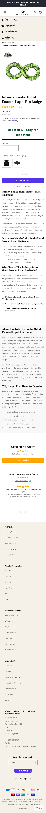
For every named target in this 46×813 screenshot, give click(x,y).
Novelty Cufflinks (10, 543)
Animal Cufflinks (10, 555)
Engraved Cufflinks (11, 538)
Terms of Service (10, 689)
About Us (8, 671)
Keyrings (8, 582)
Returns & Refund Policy (13, 677)
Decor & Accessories (11, 615)
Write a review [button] (23, 460)
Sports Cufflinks (10, 549)
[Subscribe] (34, 762)
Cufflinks (8, 571)
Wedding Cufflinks (11, 532)
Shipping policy (24, 808)
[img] (23, 477)
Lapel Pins (8, 588)
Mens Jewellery (10, 644)
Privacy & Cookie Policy (13, 683)
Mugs (6, 594)
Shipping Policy (10, 694)
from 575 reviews (21, 481)
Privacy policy (23, 804)
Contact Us (8, 666)
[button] (4, 12)
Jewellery (8, 577)
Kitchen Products (11, 633)
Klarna (7, 700)
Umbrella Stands (10, 650)
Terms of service (35, 804)
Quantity (5, 144)
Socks (7, 599)
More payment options (23, 186)
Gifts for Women (10, 627)
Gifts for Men (9, 621)
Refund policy (12, 804)
